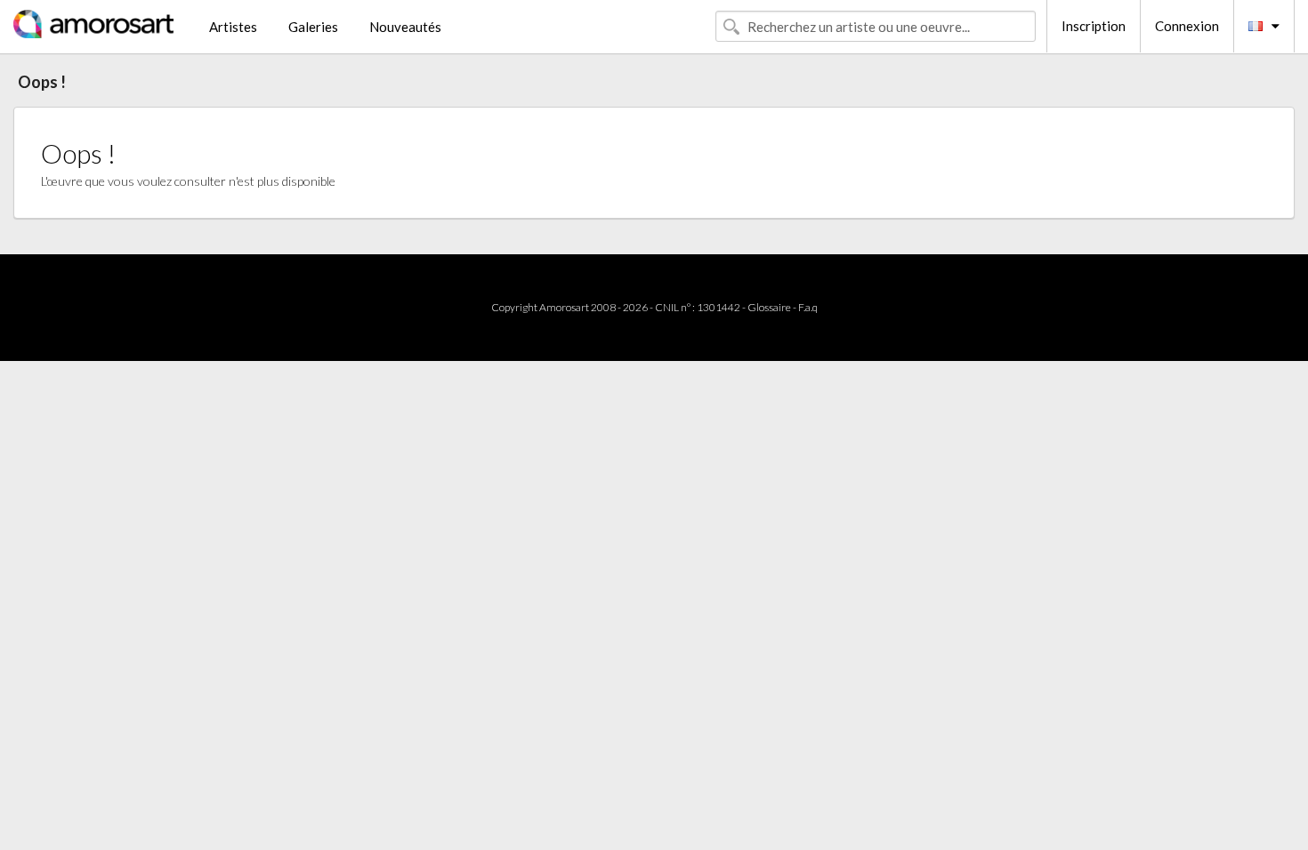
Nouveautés (405, 27)
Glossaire (769, 307)
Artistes (233, 27)
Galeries (313, 27)
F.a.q (808, 307)
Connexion (1187, 26)
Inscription (1094, 26)
